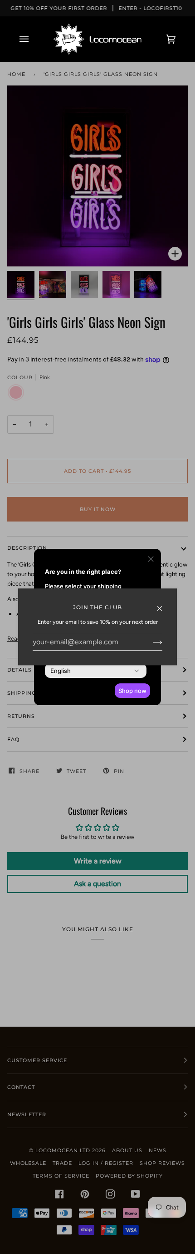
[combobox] (60, 670)
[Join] (150, 642)
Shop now (132, 690)
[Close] (163, 603)
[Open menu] (33, 39)
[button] (150, 560)
